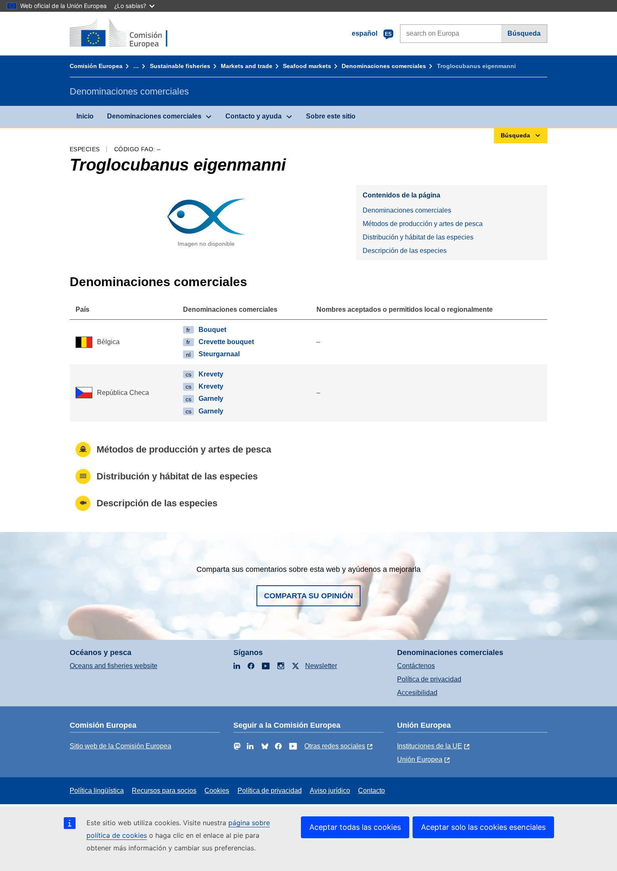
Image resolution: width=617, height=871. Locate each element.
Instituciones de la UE (429, 746)
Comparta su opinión (308, 596)
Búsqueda (524, 33)
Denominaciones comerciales (384, 66)
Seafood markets (307, 66)
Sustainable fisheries (180, 66)
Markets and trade (246, 66)
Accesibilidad (417, 692)
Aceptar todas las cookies (355, 827)
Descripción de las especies (405, 250)
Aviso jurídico (330, 790)
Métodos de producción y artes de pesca (423, 223)
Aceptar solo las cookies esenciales (483, 827)
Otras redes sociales (334, 746)
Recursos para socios (164, 790)
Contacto (371, 790)
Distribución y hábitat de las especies (418, 237)
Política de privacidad (429, 679)
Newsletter (321, 665)
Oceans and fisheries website (113, 665)
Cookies (216, 790)
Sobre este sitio (331, 116)
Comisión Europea (96, 66)
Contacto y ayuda (253, 116)
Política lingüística (97, 790)
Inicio (85, 116)
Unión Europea (419, 759)
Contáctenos (416, 665)
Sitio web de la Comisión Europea (120, 746)
